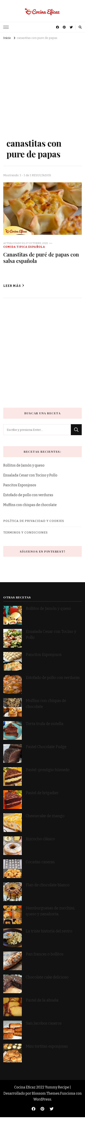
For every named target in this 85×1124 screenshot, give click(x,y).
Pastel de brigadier (42, 793)
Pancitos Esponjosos (19, 485)
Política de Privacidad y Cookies (33, 521)
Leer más (12, 286)
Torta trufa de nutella (45, 724)
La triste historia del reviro (49, 931)
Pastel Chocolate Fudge (46, 747)
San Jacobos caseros (44, 1023)
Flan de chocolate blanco (48, 885)
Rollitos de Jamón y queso (23, 465)
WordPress (42, 1099)
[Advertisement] (42, 86)
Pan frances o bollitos (44, 954)
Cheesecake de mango (45, 816)
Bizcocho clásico (40, 839)
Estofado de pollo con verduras (28, 495)
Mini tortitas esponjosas (47, 1046)
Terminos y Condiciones (25, 532)
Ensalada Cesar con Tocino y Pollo (30, 475)
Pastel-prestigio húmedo (48, 770)
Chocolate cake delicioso (47, 977)
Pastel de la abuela (42, 1000)
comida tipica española (24, 246)
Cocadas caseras (40, 862)
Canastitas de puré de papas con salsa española (41, 257)
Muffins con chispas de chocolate (30, 505)
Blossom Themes (46, 1093)
